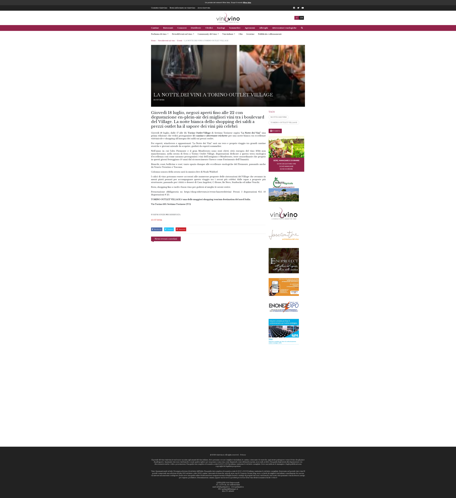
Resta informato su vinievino (182, 8)
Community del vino (207, 34)
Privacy (243, 455)
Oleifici (209, 28)
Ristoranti (168, 28)
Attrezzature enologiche (284, 28)
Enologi (221, 28)
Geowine (250, 34)
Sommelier (234, 28)
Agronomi (250, 28)
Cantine (155, 28)
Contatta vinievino (159, 8)
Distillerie (196, 28)
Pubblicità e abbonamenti (269, 34)
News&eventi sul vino (166, 41)
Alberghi (263, 28)
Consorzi (182, 28)
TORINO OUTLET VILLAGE (284, 122)
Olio (241, 34)
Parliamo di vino (159, 34)
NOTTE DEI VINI (279, 117)
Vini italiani (228, 34)
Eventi (179, 41)
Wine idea (247, 2)
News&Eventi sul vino (182, 34)
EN (301, 18)
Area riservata (204, 8)
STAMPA (276, 131)
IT (297, 18)
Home (153, 41)
